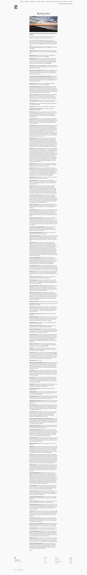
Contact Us (43, 1)
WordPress (20, 569)
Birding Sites (33, 1)
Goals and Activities (49, 1)
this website (47, 41)
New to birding (63, 1)
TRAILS (52, 51)
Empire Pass (43, 43)
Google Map (32, 48)
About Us (22, 1)
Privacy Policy (69, 1)
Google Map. (46, 56)
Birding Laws (27, 1)
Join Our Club (57, 1)
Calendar (38, 1)
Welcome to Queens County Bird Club (65, 3)
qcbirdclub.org (17, 560)
